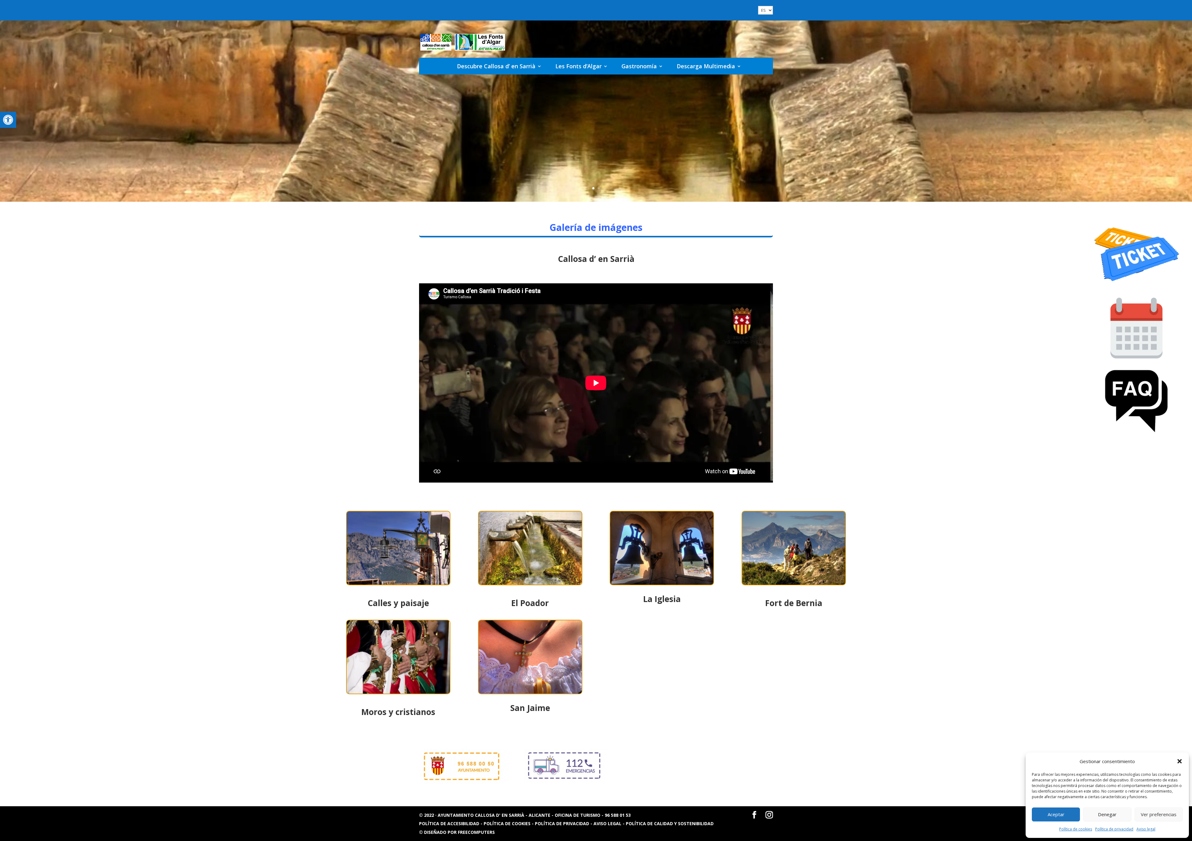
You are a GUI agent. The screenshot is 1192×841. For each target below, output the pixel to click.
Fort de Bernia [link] (793, 603)
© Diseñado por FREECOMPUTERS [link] (457, 832)
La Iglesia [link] (662, 599)
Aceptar (1056, 814)
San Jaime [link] (530, 707)
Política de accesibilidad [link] (450, 823)
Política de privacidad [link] (1114, 829)
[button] (1179, 761)
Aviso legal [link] (1145, 829)
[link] (8, 120)
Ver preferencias (1158, 814)
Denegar (1107, 814)
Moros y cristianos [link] (398, 711)
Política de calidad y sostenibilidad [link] (670, 823)
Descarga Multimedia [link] (706, 66)
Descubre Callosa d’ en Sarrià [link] (496, 66)
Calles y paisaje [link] (398, 603)
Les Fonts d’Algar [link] (578, 66)
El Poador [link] (530, 603)
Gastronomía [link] (639, 66)
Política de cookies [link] (1075, 829)
